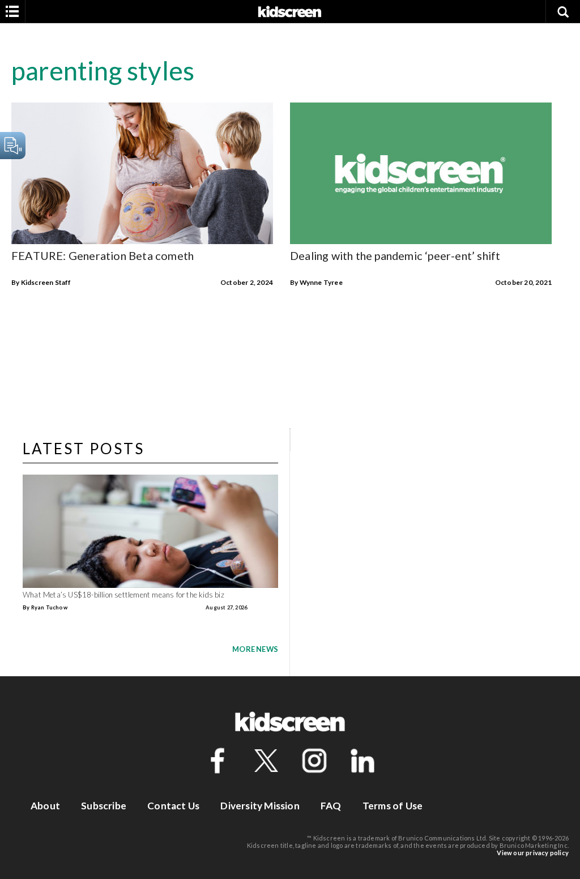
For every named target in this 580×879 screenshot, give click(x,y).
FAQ (331, 806)
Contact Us (173, 806)
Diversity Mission (259, 806)
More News (255, 649)
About (45, 806)
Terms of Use (392, 806)
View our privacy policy (533, 852)
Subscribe (103, 806)
